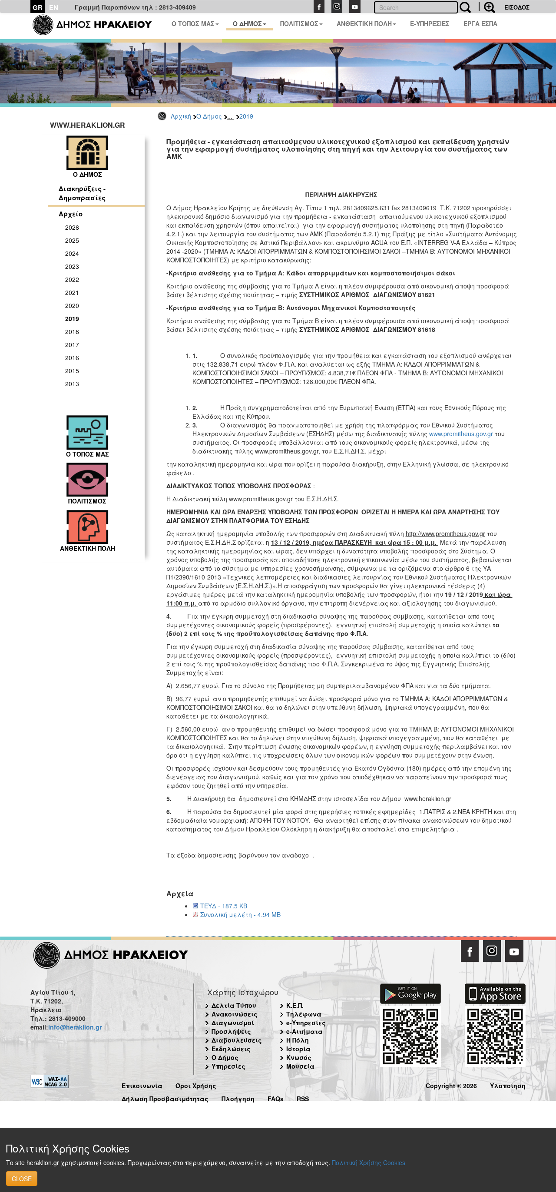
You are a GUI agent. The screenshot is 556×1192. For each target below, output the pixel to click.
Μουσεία (300, 1066)
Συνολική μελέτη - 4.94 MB (240, 914)
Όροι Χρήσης (195, 1084)
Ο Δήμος (209, 116)
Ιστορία (298, 1048)
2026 (72, 227)
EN (53, 7)
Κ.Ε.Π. (295, 1005)
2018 (72, 331)
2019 (246, 116)
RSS (303, 1097)
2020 (72, 305)
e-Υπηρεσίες (306, 1022)
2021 (72, 292)
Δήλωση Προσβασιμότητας (165, 1097)
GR (38, 7)
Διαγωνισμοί (233, 1022)
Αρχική (181, 116)
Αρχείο (71, 214)
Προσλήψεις (231, 1031)
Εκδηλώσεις (231, 1048)
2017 (72, 344)
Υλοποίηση (508, 1084)
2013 (72, 383)
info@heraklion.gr (75, 1027)
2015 (72, 370)
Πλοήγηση (238, 1097)
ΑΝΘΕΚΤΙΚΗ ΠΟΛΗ (364, 23)
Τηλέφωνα (303, 1014)
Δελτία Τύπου (234, 1005)
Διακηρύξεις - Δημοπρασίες (82, 193)
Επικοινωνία (142, 1084)
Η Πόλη (297, 1040)
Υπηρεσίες (228, 1066)
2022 (72, 279)
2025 (72, 240)
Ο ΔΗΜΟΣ (247, 23)
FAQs (276, 1097)
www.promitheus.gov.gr (461, 433)
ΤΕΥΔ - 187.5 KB (223, 905)
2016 (72, 357)
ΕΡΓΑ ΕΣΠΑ (480, 23)
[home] (97, 26)
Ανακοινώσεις (235, 1014)
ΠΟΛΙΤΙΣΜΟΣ (299, 23)
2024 (72, 253)
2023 (72, 266)
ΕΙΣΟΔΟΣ (517, 7)
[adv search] (487, 6)
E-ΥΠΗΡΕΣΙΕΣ (430, 23)
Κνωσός (298, 1057)
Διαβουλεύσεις (237, 1040)
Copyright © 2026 (451, 1084)
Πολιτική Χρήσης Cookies (368, 1162)
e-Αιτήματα (304, 1031)
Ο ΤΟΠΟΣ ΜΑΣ (193, 23)
